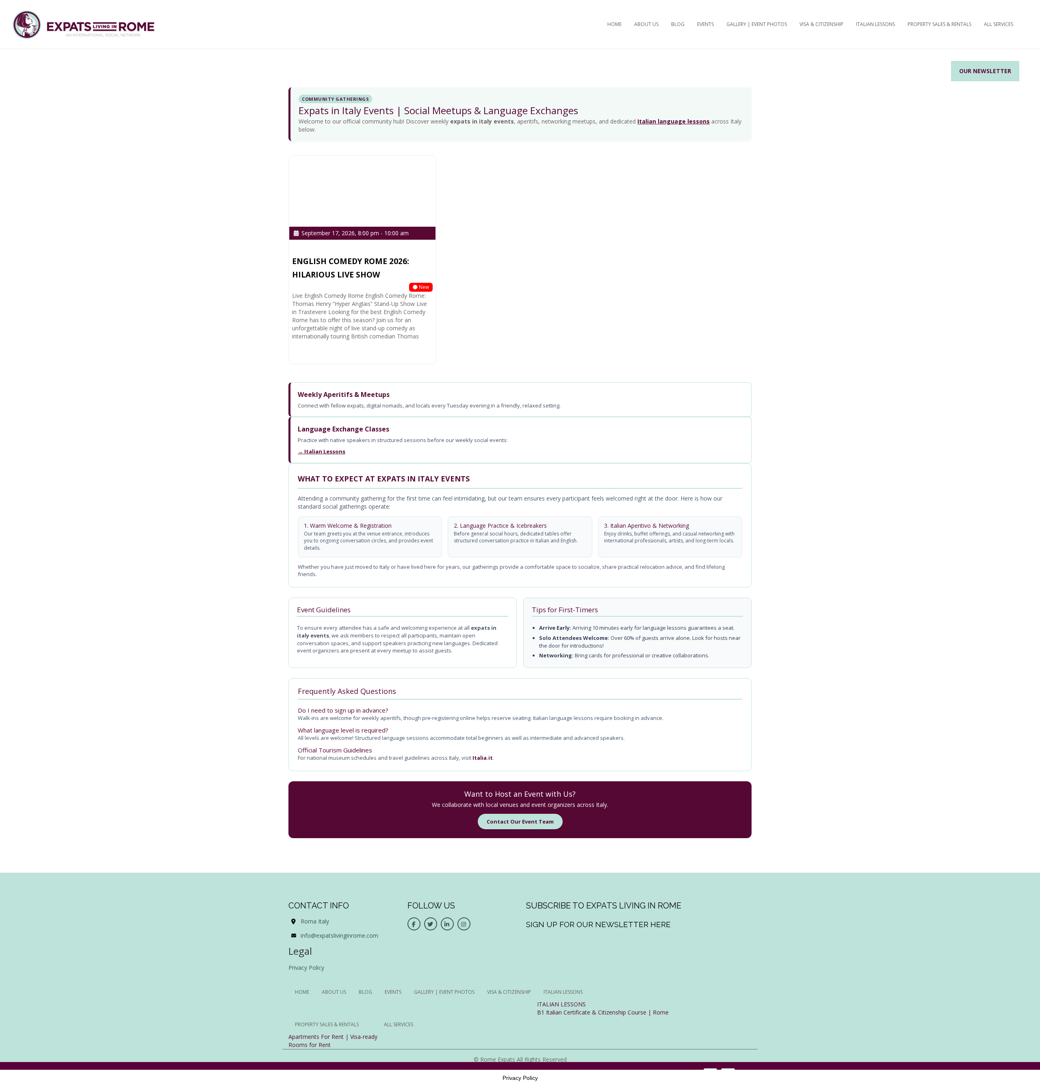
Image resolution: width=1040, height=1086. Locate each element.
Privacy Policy (306, 967)
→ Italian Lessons (321, 451)
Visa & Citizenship (821, 24)
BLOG (678, 24)
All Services (998, 24)
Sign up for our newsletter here (598, 924)
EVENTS (705, 24)
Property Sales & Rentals (939, 24)
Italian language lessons (673, 121)
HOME (614, 24)
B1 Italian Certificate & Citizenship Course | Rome (603, 1012)
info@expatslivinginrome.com (339, 935)
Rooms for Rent (309, 1045)
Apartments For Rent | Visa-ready (332, 1036)
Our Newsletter (985, 71)
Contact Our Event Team (520, 821)
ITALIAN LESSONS (561, 1004)
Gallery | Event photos (756, 24)
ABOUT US (646, 24)
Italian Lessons (875, 24)
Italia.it (482, 757)
